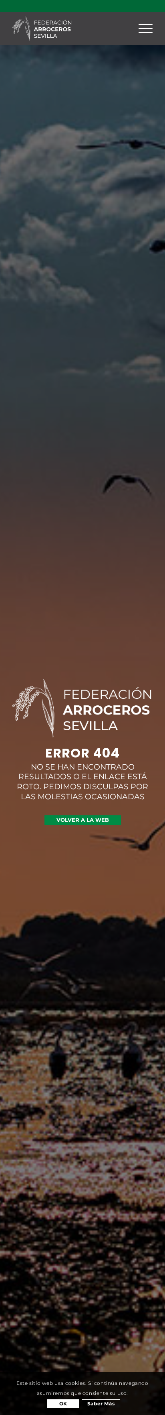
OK (63, 1404)
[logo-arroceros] (68, 28)
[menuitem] (142, 28)
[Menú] (142, 28)
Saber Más (101, 1404)
